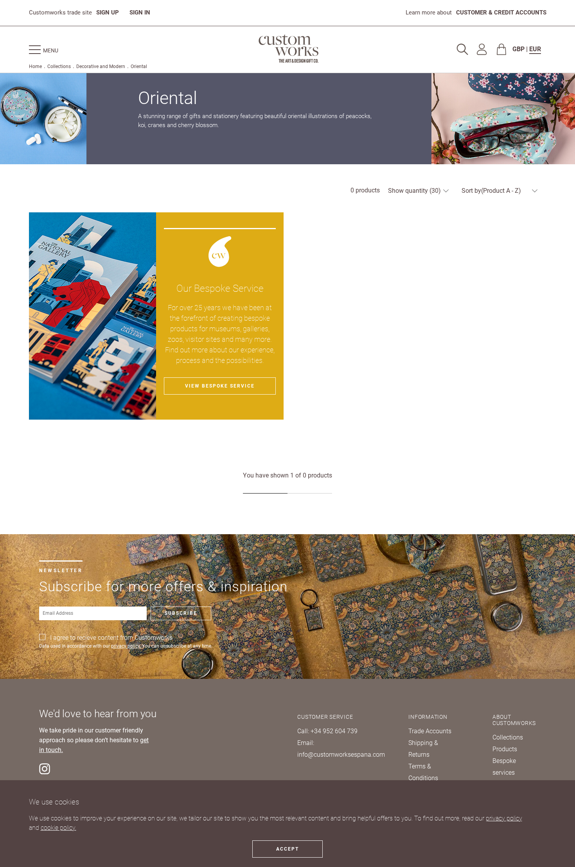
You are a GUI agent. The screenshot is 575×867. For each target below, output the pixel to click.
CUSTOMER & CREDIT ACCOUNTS (501, 12)
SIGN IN (139, 12)
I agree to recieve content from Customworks (111, 637)
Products (504, 749)
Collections (59, 66)
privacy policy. (126, 646)
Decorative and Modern (100, 66)
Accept (287, 849)
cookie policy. (58, 827)
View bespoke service (220, 386)
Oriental (139, 66)
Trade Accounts (429, 731)
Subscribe (181, 613)
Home (35, 66)
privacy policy (504, 818)
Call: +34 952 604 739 (327, 731)
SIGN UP (107, 12)
